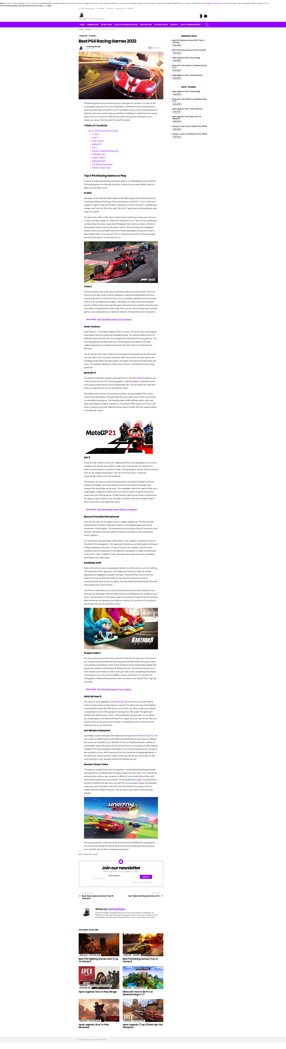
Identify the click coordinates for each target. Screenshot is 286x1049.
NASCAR (119, 702)
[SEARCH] (207, 24)
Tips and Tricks (161, 24)
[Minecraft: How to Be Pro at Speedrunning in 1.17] (143, 977)
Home (82, 24)
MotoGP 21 (97, 144)
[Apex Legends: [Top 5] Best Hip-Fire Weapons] (143, 1010)
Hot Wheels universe (144, 735)
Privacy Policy (121, 8)
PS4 (81, 854)
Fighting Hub (146, 24)
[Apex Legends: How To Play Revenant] (99, 1010)
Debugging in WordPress (212, 3)
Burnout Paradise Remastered (105, 151)
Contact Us (110, 8)
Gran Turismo (98, 141)
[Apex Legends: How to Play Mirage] (99, 977)
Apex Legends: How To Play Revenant (94, 1026)
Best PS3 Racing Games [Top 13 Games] (140, 960)
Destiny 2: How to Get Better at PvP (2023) (189, 134)
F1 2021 (95, 134)
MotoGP (140, 378)
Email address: (115, 876)
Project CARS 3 (99, 158)
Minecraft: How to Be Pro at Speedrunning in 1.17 (138, 993)
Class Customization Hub (125, 24)
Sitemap (130, 8)
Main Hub (83, 955)
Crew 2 (95, 137)
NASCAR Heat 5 (99, 161)
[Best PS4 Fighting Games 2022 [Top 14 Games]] (99, 944)
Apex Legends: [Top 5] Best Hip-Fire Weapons (143, 1026)
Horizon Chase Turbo (101, 168)
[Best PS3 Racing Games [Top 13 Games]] (143, 944)
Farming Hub (92, 24)
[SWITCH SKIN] (201, 16)
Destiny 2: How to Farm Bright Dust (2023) (189, 126)
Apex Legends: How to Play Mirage (98, 991)
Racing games (92, 854)
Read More (176, 45)
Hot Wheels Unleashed (102, 164)
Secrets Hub (106, 24)
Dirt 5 (94, 147)
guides (140, 779)
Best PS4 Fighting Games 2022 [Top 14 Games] (98, 960)
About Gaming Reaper (87, 8)
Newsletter (100, 8)
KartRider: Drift (98, 154)
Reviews (174, 24)
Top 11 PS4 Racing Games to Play (103, 131)
